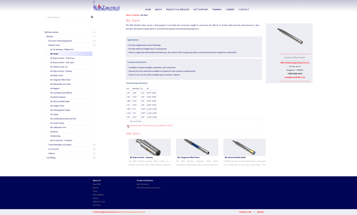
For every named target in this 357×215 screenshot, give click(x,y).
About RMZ (97, 184)
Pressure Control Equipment (60, 41)
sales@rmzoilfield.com (294, 77)
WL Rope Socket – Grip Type (62, 62)
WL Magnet (54, 88)
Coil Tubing (50, 157)
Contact (244, 9)
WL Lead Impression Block (61, 92)
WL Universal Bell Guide (60, 101)
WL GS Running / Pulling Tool (61, 49)
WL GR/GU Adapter (58, 97)
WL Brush (54, 131)
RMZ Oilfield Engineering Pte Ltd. (131, 212)
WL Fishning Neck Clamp (60, 110)
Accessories (53, 149)
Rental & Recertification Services (148, 188)
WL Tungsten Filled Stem (60, 79)
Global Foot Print (99, 202)
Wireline (49, 36)
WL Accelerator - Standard (61, 140)
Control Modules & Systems (60, 144)
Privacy (260, 212)
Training (216, 9)
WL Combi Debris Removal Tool (63, 118)
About (158, 9)
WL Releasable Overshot (60, 84)
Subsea (51, 153)
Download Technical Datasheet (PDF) (151, 125)
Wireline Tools (54, 45)
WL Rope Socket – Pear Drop (62, 58)
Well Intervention (51, 32)
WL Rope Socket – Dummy (61, 71)
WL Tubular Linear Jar (59, 66)
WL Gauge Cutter (57, 105)
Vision (95, 191)
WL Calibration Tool (58, 127)
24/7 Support (200, 9)
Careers (230, 9)
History (95, 198)
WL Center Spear (57, 123)
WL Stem (54, 53)
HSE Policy (96, 205)
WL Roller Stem (56, 75)
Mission (95, 188)
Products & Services (177, 9)
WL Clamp (54, 114)
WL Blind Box (55, 136)
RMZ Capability (98, 195)
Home (148, 9)
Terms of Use (245, 212)
